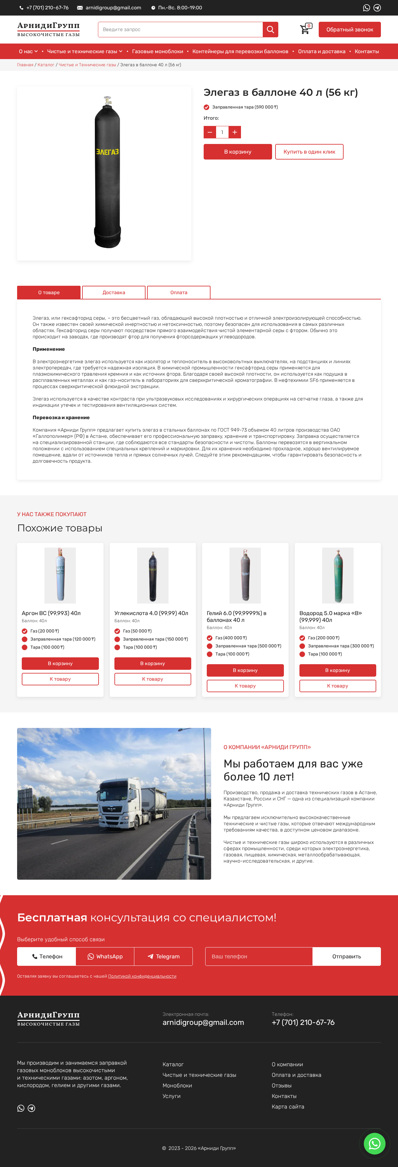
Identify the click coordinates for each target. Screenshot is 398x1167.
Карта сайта (288, 1106)
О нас (26, 51)
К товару (60, 679)
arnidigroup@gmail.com (203, 1022)
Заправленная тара (245, 107)
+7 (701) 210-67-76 (303, 1022)
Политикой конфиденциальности (142, 976)
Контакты (367, 51)
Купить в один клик (310, 151)
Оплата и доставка (321, 51)
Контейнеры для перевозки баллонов (240, 51)
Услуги (172, 1096)
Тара (47, 647)
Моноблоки (177, 1085)
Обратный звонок (349, 29)
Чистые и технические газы (82, 51)
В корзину (238, 151)
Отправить (346, 956)
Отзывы (282, 1085)
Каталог (173, 1064)
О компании (287, 1064)
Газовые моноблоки (157, 51)
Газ (44, 631)
